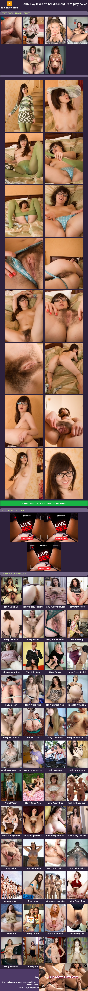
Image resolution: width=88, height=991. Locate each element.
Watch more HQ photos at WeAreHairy (44, 503)
